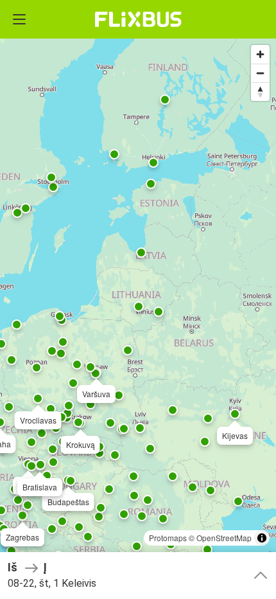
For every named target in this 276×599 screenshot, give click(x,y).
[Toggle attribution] (262, 538)
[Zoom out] (260, 73)
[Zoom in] (260, 54)
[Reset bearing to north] (260, 91)
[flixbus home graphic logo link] (138, 19)
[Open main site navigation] (19, 19)
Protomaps (168, 537)
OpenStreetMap (224, 537)
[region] (138, 299)
